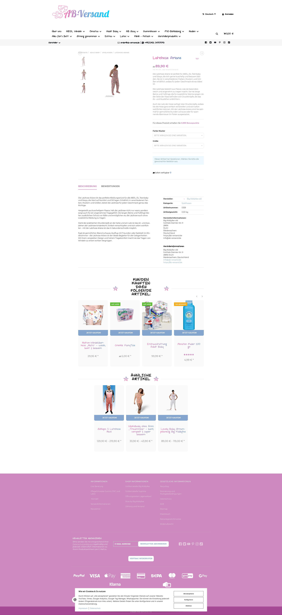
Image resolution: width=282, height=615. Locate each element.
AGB (162, 504)
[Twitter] (210, 42)
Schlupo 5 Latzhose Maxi (109, 430)
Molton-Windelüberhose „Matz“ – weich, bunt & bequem (93, 345)
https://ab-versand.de (172, 262)
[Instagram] (224, 42)
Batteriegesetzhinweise (170, 519)
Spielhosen (186, 203)
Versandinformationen (100, 504)
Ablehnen (189, 606)
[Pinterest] (219, 42)
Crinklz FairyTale (125, 345)
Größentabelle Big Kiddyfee (137, 486)
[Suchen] (217, 33)
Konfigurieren (188, 600)
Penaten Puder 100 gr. (189, 345)
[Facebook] (206, 42)
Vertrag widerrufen (141, 558)
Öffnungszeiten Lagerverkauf (138, 496)
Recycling (164, 486)
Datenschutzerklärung (83, 544)
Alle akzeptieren (188, 594)
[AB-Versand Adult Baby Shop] (81, 14)
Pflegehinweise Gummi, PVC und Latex (105, 492)
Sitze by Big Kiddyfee (134, 501)
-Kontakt (94, 499)
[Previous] (196, 296)
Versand (168, 69)
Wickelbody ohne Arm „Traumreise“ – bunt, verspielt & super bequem (141, 430)
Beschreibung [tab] (87, 186)
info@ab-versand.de (172, 260)
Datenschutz (166, 499)
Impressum (165, 514)
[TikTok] (229, 42)
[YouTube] (215, 42)
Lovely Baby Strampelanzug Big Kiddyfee (173, 430)
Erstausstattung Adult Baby (157, 345)
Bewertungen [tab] (110, 186)
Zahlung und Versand (134, 506)
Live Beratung (97, 486)
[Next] (202, 296)
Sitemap (164, 509)
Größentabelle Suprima (135, 491)
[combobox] (178, 135)
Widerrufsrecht (166, 524)
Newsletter (95, 509)
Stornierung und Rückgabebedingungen (171, 492)
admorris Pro (146, 612)
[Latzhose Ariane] (115, 80)
